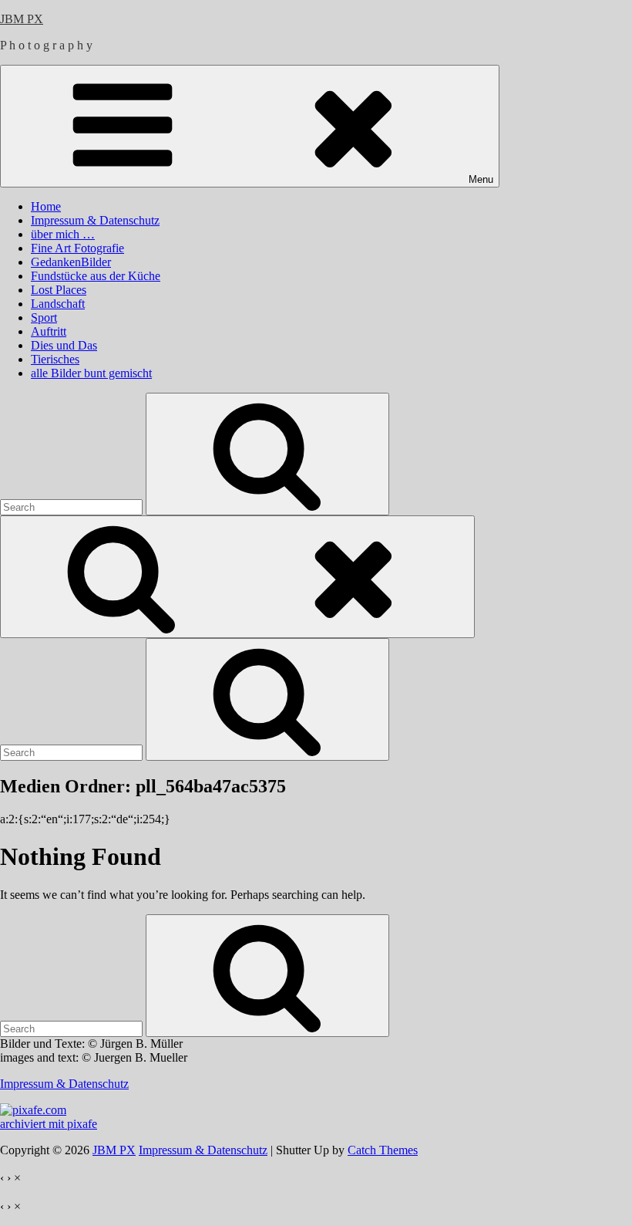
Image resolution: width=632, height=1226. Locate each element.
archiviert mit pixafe (48, 1123)
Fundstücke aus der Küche (95, 275)
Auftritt (48, 331)
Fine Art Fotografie (77, 248)
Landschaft (58, 303)
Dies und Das (64, 345)
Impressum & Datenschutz (95, 220)
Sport (44, 317)
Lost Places (58, 289)
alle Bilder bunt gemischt (91, 373)
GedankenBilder (71, 262)
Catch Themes (383, 1150)
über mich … (63, 234)
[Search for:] (73, 506)
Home (46, 206)
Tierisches (55, 359)
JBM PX (21, 18)
